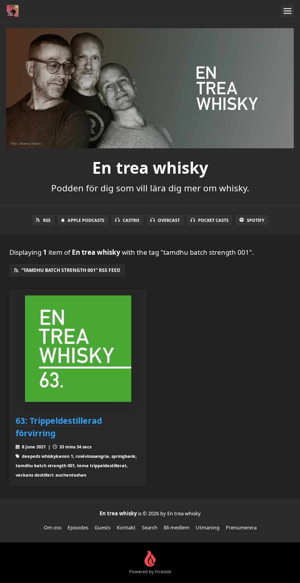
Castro (131, 220)
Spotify (255, 220)
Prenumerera (241, 527)
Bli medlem (176, 527)
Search (149, 527)
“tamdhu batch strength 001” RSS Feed (70, 270)
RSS (46, 220)
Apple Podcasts (86, 220)
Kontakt (126, 527)
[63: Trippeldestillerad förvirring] (78, 348)
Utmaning (208, 527)
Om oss (52, 527)
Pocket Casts (213, 220)
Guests (103, 527)
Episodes (78, 527)
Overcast (169, 220)
